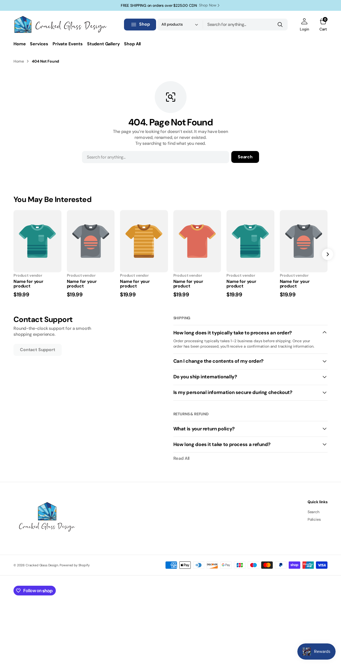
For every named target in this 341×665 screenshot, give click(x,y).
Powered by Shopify (74, 565)
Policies (314, 519)
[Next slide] (327, 254)
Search (245, 157)
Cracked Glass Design (42, 565)
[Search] (280, 24)
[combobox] (245, 24)
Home (18, 61)
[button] (304, 24)
